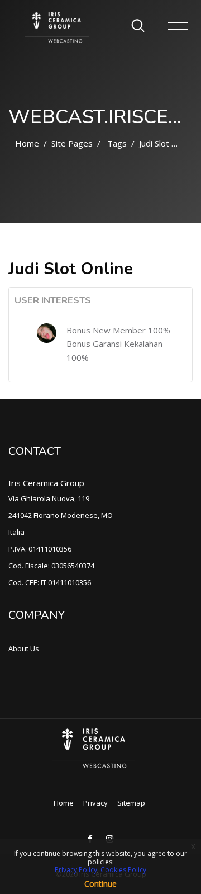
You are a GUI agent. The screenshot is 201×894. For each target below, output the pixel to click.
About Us (23, 648)
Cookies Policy (123, 869)
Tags (117, 143)
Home (27, 143)
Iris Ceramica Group (46, 482)
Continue (100, 883)
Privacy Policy (76, 869)
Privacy (95, 803)
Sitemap (131, 803)
